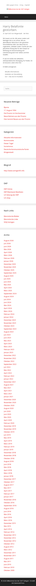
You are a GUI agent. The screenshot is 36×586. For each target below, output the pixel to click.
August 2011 (9, 558)
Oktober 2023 (9, 326)
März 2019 (8, 444)
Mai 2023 (7, 341)
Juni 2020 (7, 414)
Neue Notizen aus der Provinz (15, 116)
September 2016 (10, 505)
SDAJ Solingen (9, 222)
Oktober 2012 (9, 544)
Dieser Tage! (8, 143)
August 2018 (9, 461)
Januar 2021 (8, 396)
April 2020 (8, 420)
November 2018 (10, 455)
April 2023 (8, 343)
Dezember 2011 (10, 553)
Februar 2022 (9, 376)
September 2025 (10, 273)
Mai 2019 (7, 438)
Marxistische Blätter (11, 216)
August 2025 (9, 276)
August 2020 (9, 408)
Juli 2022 (7, 367)
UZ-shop (7, 198)
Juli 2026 (7, 243)
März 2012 (8, 550)
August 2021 (9, 385)
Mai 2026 (7, 249)
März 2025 (8, 290)
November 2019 (10, 429)
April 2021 (8, 391)
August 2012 (9, 547)
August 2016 (9, 508)
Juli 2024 (7, 299)
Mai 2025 (7, 285)
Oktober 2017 (9, 482)
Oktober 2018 (9, 458)
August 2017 (9, 485)
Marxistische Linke (11, 219)
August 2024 (9, 296)
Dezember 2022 (10, 355)
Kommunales (9, 140)
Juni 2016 (7, 511)
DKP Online (8, 189)
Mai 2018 (7, 467)
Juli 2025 (7, 279)
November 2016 (10, 500)
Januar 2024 (8, 317)
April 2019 (8, 441)
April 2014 (8, 529)
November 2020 (10, 402)
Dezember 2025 (10, 264)
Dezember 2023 (10, 320)
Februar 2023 (9, 349)
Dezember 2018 (10, 452)
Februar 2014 (9, 532)
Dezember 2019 (10, 426)
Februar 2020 (9, 423)
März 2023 (8, 346)
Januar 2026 (8, 261)
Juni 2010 (7, 564)
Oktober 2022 (9, 361)
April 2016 (8, 517)
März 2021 (8, 394)
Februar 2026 (9, 258)
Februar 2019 (9, 447)
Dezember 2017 (10, 479)
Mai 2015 (7, 526)
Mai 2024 (7, 305)
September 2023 (10, 329)
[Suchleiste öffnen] (33, 17)
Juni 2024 (7, 302)
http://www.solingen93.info (14, 171)
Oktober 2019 (9, 432)
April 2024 (8, 308)
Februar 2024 (9, 314)
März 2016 (8, 520)
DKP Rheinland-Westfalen (13, 192)
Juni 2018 (7, 464)
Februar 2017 (9, 494)
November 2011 (10, 555)
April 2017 (8, 491)
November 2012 (10, 541)
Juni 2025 (7, 282)
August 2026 (9, 240)
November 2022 (10, 358)
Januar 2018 (8, 476)
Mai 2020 (7, 417)
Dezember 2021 (10, 382)
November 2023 (10, 323)
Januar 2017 (8, 497)
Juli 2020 (7, 411)
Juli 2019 (7, 435)
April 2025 (8, 288)
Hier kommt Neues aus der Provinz (17, 119)
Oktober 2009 (9, 570)
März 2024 (8, 311)
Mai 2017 (7, 488)
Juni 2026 (7, 246)
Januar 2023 (8, 352)
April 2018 (8, 470)
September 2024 (10, 293)
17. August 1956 (10, 110)
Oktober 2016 (9, 502)
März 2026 (8, 255)
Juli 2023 (7, 335)
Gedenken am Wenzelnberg (13, 74)
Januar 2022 (8, 379)
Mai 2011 (7, 561)
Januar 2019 (8, 449)
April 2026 (8, 252)
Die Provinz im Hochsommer (14, 113)
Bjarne (6, 107)
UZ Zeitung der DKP (11, 195)
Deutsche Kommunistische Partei (16, 149)
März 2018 (8, 473)
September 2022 (10, 364)
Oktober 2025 (9, 270)
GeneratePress (19, 583)
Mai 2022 (7, 370)
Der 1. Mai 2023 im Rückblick (14, 77)
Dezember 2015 (10, 523)
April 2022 (8, 373)
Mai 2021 (7, 388)
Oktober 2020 (9, 405)
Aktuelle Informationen (12, 72)
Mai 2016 (7, 514)
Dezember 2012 (10, 538)
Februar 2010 (9, 567)
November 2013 (10, 535)
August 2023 (9, 332)
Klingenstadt (8, 152)
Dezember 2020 (10, 399)
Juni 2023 (7, 338)
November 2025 (10, 267)
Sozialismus (8, 146)
